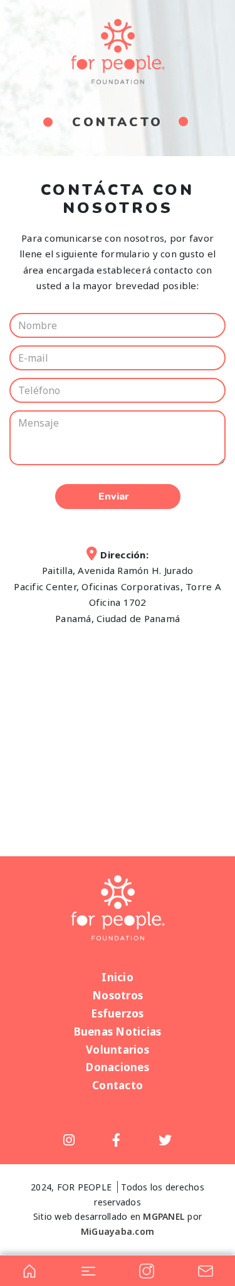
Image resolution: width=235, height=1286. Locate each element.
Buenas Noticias (118, 1031)
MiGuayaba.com (117, 1231)
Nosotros (117, 995)
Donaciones (117, 1067)
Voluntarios (117, 1049)
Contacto (117, 1085)
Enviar (113, 496)
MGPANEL (164, 1216)
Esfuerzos (117, 1013)
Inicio (117, 977)
